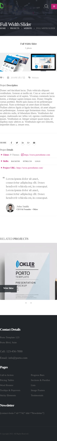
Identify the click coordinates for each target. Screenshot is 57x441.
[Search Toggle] (46, 6)
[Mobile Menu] (54, 6)
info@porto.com (17, 357)
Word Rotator (6, 385)
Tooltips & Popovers (10, 390)
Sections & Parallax (40, 380)
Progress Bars (37, 375)
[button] (26, 302)
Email (34, 143)
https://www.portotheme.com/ (29, 167)
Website (35, 77)
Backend (15, 161)
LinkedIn (23, 143)
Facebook (11, 143)
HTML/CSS (27, 161)
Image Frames (38, 390)
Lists (33, 385)
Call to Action (7, 375)
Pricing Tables (7, 380)
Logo (37, 161)
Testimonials (37, 395)
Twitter (17, 143)
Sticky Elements (8, 395)
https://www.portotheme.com (36, 154)
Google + (28, 143)
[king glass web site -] (6, 6)
